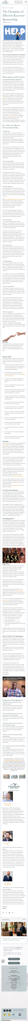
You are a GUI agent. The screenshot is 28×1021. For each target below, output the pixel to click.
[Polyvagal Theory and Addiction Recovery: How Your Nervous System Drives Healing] (14, 929)
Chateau (9, 952)
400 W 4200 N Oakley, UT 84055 (14, 976)
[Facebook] (7, 1010)
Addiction (4, 908)
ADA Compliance (14, 987)
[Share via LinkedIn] (9, 912)
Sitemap (14, 988)
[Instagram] (5, 1010)
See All (24, 919)
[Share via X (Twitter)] (6, 912)
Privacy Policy (14, 985)
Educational (5, 906)
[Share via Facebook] (3, 912)
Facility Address (14, 975)
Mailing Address (14, 971)
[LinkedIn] (10, 1010)
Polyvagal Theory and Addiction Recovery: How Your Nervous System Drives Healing (14, 939)
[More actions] (24, 8)
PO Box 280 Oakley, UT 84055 (14, 972)
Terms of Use (14, 984)
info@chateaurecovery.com (14, 978)
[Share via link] (12, 912)
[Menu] (26, 2)
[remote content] (14, 687)
